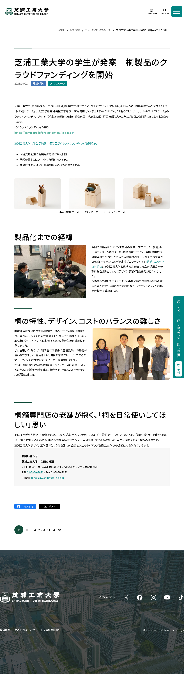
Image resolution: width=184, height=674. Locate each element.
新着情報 (75, 30)
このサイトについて (25, 630)
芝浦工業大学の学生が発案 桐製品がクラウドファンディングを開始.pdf (56, 143)
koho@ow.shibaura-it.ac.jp (47, 477)
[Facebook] (140, 597)
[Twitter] (126, 597)
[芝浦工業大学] (27, 12)
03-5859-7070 (35, 472)
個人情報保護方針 (50, 630)
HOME (61, 30)
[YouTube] (167, 597)
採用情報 (5, 630)
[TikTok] (181, 597)
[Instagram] (153, 597)
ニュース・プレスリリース (98, 30)
